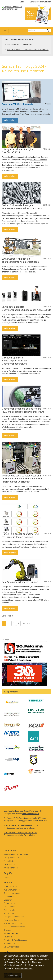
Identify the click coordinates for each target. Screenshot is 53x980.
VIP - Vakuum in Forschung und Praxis (20, 832)
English (48, 2)
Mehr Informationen (24, 969)
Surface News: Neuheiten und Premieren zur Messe (27, 50)
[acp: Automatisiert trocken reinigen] (21, 569)
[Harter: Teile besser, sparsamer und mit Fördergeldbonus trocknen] (21, 518)
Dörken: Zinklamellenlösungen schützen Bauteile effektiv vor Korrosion (22, 207)
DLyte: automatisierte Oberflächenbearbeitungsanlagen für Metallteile (26, 308)
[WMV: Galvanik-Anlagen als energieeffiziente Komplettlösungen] (21, 246)
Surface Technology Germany (19, 45)
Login (22, 2)
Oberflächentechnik (38, 159)
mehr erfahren (10, 120)
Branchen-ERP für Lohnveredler (18, 104)
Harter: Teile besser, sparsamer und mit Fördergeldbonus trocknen (20, 535)
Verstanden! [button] (12, 975)
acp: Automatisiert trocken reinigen (20, 582)
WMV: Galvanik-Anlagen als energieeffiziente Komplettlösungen (20, 260)
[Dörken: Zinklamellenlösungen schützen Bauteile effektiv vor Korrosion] (21, 193)
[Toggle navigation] (5, 31)
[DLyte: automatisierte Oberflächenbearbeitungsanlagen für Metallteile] (21, 294)
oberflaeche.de (10, 811)
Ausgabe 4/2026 (30, 16)
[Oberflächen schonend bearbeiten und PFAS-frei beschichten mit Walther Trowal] (21, 396)
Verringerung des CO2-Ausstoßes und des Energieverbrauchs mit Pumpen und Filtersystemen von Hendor (22, 479)
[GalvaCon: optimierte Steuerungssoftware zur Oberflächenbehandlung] (21, 345)
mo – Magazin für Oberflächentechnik (20, 825)
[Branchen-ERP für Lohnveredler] (21, 92)
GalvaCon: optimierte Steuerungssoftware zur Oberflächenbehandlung (14, 361)
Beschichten (23, 419)
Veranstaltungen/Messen (22, 39)
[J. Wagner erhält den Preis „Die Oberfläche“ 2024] (21, 137)
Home (6, 39)
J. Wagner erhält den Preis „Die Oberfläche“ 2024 (17, 151)
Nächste (26, 623)
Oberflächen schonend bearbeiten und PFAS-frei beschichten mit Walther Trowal (23, 410)
